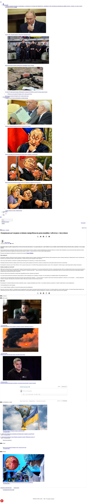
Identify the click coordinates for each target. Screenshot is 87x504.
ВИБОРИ (40, 6)
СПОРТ (80, 6)
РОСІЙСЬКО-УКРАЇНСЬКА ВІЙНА (59, 6)
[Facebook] (46, 236)
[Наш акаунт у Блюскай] (37, 495)
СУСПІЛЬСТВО (34, 6)
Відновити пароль (5, 221)
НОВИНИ (5, 5)
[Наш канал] (50, 495)
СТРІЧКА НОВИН (9, 6)
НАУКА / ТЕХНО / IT (71, 6)
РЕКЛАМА (5, 211)
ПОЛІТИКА (15, 6)
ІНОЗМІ (26, 98)
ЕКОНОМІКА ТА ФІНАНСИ (24, 6)
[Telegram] (43, 236)
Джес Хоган (7, 242)
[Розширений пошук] (4, 215)
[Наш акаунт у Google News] (46, 495)
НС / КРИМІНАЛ (45, 6)
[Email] (49, 236)
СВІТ (50, 6)
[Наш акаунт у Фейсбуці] (40, 495)
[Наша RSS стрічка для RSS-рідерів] (53, 495)
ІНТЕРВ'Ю (18, 98)
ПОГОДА (12, 7)
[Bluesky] (40, 236)
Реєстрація (83, 222)
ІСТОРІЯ (22, 98)
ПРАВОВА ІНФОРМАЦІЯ (6, 487)
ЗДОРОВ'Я (7, 7)
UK (82, 227)
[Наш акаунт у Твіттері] (34, 495)
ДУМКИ (7, 98)
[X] (38, 236)
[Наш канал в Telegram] (43, 495)
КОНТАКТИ (16, 487)
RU (85, 227)
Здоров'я (7, 230)
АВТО (77, 6)
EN (84, 227)
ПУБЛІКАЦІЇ (6, 97)
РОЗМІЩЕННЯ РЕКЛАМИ (8, 489)
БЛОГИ (14, 98)
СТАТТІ (10, 98)
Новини (3, 230)
